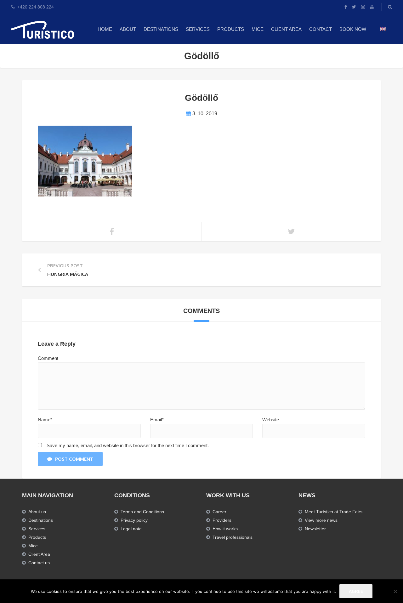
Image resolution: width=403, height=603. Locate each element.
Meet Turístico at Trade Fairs (333, 511)
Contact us (39, 562)
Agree (356, 591)
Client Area (286, 29)
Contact (320, 29)
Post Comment (74, 459)
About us (37, 511)
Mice (33, 545)
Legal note (131, 528)
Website (270, 419)
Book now (352, 29)
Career (219, 511)
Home (105, 29)
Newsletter (315, 528)
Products (230, 29)
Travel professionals (233, 537)
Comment (48, 358)
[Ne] (395, 591)
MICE (258, 29)
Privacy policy (134, 520)
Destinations (161, 29)
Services (198, 29)
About (128, 29)
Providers (222, 520)
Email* (157, 419)
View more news (321, 520)
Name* (45, 419)
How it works (225, 528)
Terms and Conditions (142, 511)
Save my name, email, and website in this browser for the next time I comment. (128, 445)
